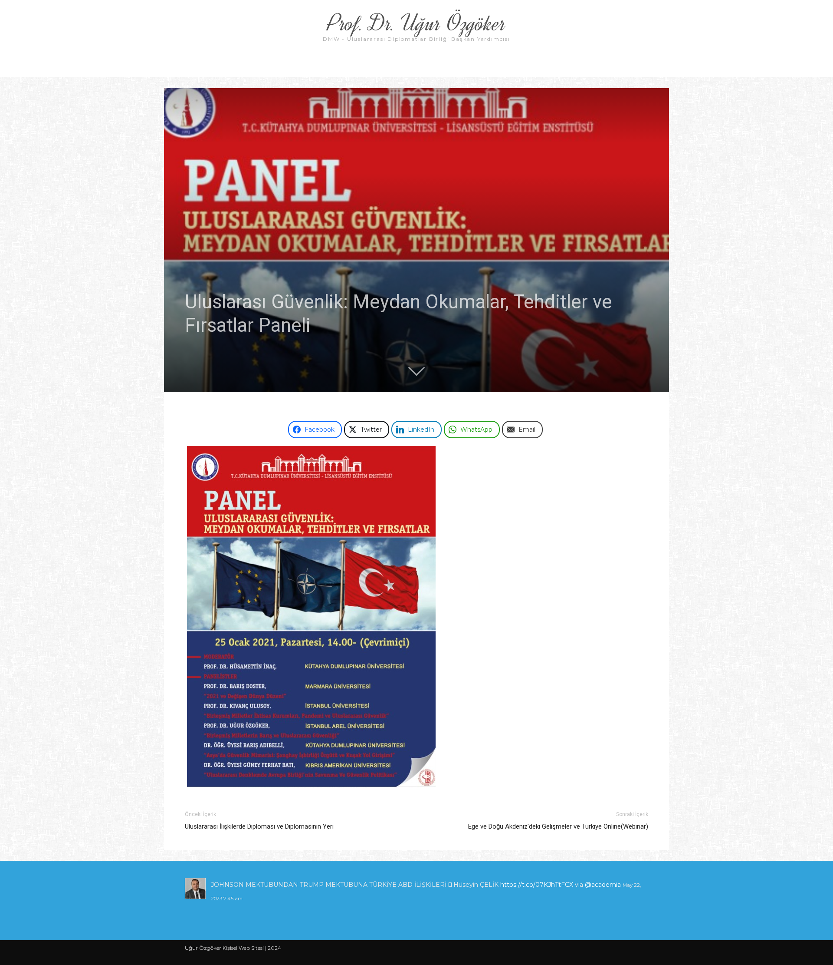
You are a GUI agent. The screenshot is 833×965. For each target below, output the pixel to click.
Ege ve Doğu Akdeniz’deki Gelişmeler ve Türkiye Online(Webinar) (558, 826)
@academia (496, 885)
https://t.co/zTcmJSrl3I (432, 885)
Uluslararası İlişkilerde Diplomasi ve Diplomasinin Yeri (259, 826)
